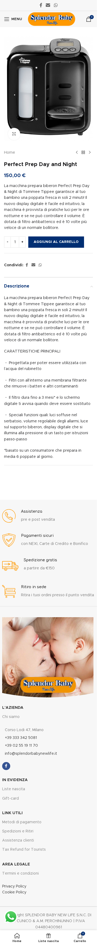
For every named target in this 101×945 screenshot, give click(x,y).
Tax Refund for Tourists (24, 849)
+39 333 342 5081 (21, 738)
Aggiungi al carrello (56, 242)
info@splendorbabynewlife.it (31, 754)
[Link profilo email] (48, 5)
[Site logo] (51, 19)
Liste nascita (13, 789)
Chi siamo (11, 717)
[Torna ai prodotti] (83, 152)
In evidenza (15, 780)
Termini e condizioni (20, 873)
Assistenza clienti (18, 840)
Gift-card (10, 798)
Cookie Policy (14, 892)
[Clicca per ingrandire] (14, 134)
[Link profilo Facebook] (41, 5)
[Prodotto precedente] (77, 152)
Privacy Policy (14, 886)
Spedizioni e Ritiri (17, 831)
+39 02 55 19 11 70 (21, 746)
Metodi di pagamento (21, 822)
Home (9, 152)
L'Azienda (12, 708)
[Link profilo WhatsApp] (55, 5)
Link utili (12, 813)
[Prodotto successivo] (89, 152)
